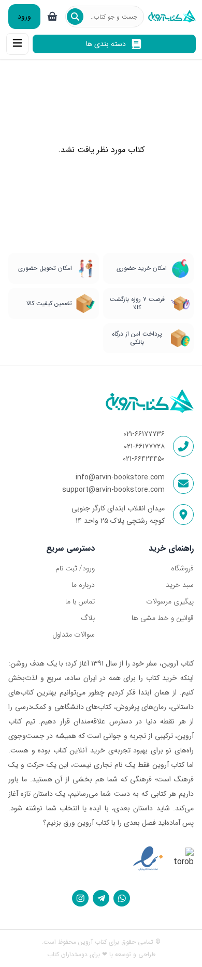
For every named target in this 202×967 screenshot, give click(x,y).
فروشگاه (182, 568)
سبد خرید (180, 585)
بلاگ (88, 618)
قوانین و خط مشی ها (163, 618)
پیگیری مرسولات (170, 601)
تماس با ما (80, 601)
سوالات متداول (73, 634)
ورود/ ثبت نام (75, 568)
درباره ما (83, 585)
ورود (24, 16)
